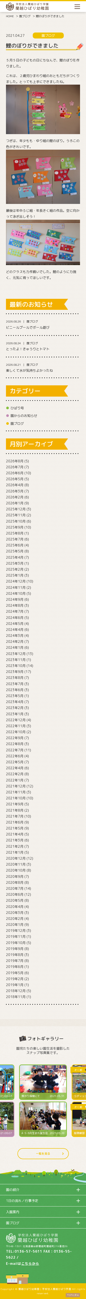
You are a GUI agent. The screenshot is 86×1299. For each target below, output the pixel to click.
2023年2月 (14, 707)
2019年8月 (14, 954)
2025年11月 (16, 515)
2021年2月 (14, 846)
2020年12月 (16, 858)
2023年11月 (16, 659)
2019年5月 (14, 973)
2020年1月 (14, 924)
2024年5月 (14, 623)
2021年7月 (14, 816)
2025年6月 (14, 545)
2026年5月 (14, 479)
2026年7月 (14, 467)
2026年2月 (14, 497)
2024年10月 (16, 593)
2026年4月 (14, 485)
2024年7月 (14, 611)
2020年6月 (14, 894)
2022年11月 (16, 726)
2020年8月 (14, 882)
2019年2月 (14, 979)
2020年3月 (14, 912)
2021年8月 (14, 810)
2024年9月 (14, 599)
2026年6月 (14, 473)
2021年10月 (16, 798)
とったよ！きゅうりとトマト (27, 349)
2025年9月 (14, 527)
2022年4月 (14, 768)
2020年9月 (14, 876)
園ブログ (25, 16)
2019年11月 (16, 936)
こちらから (30, 1263)
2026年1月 (14, 503)
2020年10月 (16, 870)
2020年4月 (14, 906)
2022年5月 (14, 762)
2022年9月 (14, 738)
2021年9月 (14, 804)
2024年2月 (14, 641)
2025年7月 (14, 539)
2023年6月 (14, 690)
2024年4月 (14, 629)
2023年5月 (14, 695)
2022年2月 (14, 774)
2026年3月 (14, 491)
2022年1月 (14, 780)
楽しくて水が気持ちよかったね (29, 370)
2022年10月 (16, 732)
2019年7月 (14, 960)
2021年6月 (14, 822)
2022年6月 (14, 756)
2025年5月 (14, 551)
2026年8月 (14, 461)
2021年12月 (16, 786)
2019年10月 (16, 942)
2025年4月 (14, 557)
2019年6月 (14, 966)
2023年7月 (14, 684)
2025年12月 (16, 509)
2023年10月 (16, 665)
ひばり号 (17, 408)
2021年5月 (14, 828)
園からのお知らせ (24, 415)
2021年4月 (14, 834)
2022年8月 (14, 744)
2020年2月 (14, 918)
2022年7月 (14, 750)
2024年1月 (14, 647)
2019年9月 (14, 948)
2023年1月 (14, 714)
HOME (10, 16)
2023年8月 (14, 677)
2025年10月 (16, 521)
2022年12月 (16, 720)
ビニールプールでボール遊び (27, 327)
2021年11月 (16, 792)
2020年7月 (14, 888)
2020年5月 (14, 900)
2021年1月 (14, 852)
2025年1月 (14, 575)
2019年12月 (16, 930)
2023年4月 (14, 701)
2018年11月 (16, 996)
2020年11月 (16, 864)
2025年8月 (14, 533)
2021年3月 (14, 840)
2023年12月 (16, 653)
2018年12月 (16, 990)
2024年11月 (16, 587)
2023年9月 (14, 671)
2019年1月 (14, 984)
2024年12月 (16, 581)
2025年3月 (14, 563)
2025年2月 (14, 569)
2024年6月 (14, 617)
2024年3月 (14, 635)
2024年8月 (14, 605)
